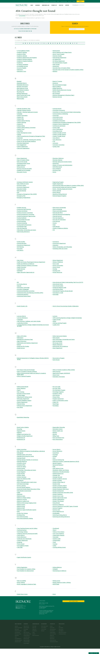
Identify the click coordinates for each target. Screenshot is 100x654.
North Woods (56, 359)
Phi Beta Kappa (21, 395)
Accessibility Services (22, 66)
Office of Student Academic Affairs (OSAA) (64, 369)
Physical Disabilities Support (24, 400)
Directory (70, 1)
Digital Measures (21, 165)
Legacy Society (56, 319)
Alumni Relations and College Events (62, 52)
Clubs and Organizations (23, 148)
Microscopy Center (57, 343)
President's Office (57, 393)
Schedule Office (21, 464)
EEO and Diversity (21, 190)
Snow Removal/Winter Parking (25, 518)
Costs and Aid (34, 629)
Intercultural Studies (58, 285)
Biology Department (22, 93)
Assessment (56, 66)
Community (56, 115)
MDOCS (19, 344)
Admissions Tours (21, 71)
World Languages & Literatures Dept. (26, 584)
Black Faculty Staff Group (23, 95)
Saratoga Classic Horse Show (24, 454)
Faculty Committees (22, 211)
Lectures (55, 316)
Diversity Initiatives (57, 160)
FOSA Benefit (56, 226)
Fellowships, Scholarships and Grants (26, 230)
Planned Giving (21, 404)
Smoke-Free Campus (22, 513)
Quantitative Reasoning (23, 417)
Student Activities (57, 480)
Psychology (56, 404)
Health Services (21, 269)
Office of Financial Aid (35, 635)
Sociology (55, 454)
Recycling (19, 429)
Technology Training (22, 531)
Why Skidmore (34, 630)
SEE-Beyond (20, 480)
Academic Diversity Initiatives (24, 59)
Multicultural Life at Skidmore (60, 346)
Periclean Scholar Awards (23, 393)
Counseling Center (57, 131)
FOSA (54, 224)
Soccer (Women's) (57, 451)
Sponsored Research (58, 464)
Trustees (55, 544)
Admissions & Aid (45, 5)
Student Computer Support (60, 485)
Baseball (19, 81)
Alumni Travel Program (58, 54)
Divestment (56, 163)
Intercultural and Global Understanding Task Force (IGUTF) (68, 282)
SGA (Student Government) (24, 490)
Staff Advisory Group (58, 468)
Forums (55, 223)
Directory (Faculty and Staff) (24, 168)
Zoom (54, 594)
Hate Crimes (20, 260)
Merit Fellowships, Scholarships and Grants (64, 339)
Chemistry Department (23, 143)
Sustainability (56, 513)
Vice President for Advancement (25, 570)
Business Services (57, 96)
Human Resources (57, 272)
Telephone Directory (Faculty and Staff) (27, 533)
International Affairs (58, 289)
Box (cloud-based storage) (59, 84)
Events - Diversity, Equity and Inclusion (62, 189)
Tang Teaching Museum (18, 640)
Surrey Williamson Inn (58, 511)
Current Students (53, 1)
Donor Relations (57, 168)
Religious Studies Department (24, 436)
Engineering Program (58, 182)
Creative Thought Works (59, 136)
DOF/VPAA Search (57, 166)
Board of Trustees (57, 81)
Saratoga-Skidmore (22, 461)
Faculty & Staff (46, 1)
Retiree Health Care (58, 430)
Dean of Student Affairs (23, 160)
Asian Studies (56, 64)
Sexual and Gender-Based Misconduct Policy (28, 489)
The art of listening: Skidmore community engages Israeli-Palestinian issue (46, 612)
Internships (55, 294)
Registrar (19, 432)
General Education (21, 243)
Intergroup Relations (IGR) (59, 287)
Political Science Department (24, 405)
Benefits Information (22, 86)
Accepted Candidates (22, 64)
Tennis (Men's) (21, 535)
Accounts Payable (21, 68)
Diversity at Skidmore (58, 158)
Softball (55, 456)
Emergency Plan (21, 195)
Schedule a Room (21, 463)
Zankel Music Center (22, 594)
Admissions (20, 69)
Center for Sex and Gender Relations (26, 141)
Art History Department (59, 61)
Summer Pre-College (26, 641)
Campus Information (22, 115)
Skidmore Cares (21, 496)
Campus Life (20, 117)
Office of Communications (62, 632)
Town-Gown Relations (58, 533)
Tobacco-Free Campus (58, 531)
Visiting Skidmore (57, 567)
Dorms (54, 172)
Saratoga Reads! (21, 458)
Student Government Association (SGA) (63, 492)
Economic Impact (21, 185)
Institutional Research (22, 294)
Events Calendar (57, 190)
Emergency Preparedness (23, 197)
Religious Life (52, 635)
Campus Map (20, 119)
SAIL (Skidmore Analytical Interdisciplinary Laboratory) (31, 451)
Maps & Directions (21, 341)
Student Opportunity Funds (60, 497)
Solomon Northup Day (58, 459)
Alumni (58, 1)
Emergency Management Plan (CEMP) (27, 194)
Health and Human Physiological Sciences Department (31, 262)
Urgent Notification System (24, 557)
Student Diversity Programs (60, 487)
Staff (54, 466)
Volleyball (55, 569)
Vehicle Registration (22, 567)
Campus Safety (21, 125)
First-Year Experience (58, 218)
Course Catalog (26, 629)
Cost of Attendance (58, 129)
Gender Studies (21, 241)
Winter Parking (21, 582)
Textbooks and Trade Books (24, 538)
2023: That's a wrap (43, 603)
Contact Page (56, 127)
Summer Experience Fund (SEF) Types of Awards (65, 506)
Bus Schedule (56, 93)
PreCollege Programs (58, 391)
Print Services (56, 395)
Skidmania (19, 494)
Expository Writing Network (60, 194)
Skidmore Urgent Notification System (26, 509)
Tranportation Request (58, 535)
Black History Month (22, 96)
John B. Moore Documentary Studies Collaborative (66, 306)
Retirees (55, 432)
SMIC (18, 511)
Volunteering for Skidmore (59, 570)
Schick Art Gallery (21, 466)
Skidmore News (21, 504)
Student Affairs (52, 627)
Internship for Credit (58, 292)
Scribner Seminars (21, 477)
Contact (74, 1)
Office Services (56, 371)
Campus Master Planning (23, 120)
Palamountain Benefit (22, 386)
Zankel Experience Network (54, 641)
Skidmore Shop (21, 506)
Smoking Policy (21, 515)
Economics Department (23, 187)
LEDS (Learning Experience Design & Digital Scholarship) (67, 317)
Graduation (55, 245)
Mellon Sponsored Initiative (60, 336)
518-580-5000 (20, 607)
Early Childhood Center (23, 183)
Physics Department (22, 402)
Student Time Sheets (58, 501)
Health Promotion (21, 267)
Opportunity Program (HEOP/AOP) (61, 373)
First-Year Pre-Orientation (59, 219)
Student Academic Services (60, 478)
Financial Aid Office (58, 212)
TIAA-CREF (20, 547)
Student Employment (58, 490)
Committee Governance (59, 110)
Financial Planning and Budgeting (61, 214)
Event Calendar (61, 627)
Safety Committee (21, 449)
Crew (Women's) (57, 139)
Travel (54, 542)
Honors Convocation (58, 265)
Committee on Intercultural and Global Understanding (67, 112)
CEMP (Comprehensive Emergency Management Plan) (31, 136)
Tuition (54, 545)
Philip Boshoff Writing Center (24, 397)
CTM (54, 141)
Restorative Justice (57, 429)
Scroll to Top (93, 653)
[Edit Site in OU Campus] (0, 0)
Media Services (21, 348)
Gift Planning (20, 246)
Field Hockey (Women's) (23, 231)
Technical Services (22, 530)
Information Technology (23, 287)
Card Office (20, 131)
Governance (56, 241)
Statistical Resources (58, 473)
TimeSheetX (56, 528)
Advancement (56, 50)
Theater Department (22, 540)
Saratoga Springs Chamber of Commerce (27, 459)
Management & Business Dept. (25, 339)
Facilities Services (21, 207)
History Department (58, 260)
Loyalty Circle (56, 324)
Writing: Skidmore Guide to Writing (62, 582)
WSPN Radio (56, 584)
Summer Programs (57, 508)
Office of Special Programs (24, 376)
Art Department (57, 59)
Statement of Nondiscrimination (61, 471)
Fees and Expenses (22, 228)
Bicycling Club (20, 91)
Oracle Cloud (56, 375)
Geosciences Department (23, 245)
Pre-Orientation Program (59, 390)
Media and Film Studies (23, 346)
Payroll (19, 390)
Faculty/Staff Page (22, 226)
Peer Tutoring (20, 391)
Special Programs (57, 463)
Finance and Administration (60, 211)
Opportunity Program (27, 640)
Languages (20, 319)
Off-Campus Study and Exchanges (26, 369)
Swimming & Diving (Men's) (60, 515)
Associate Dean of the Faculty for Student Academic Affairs (68, 69)
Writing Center (56, 580)
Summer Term (56, 509)
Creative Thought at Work (59, 132)
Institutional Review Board (24, 296)
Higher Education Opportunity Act (25, 272)
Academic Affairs (21, 54)
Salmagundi (20, 452)
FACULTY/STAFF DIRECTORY (24, 31)
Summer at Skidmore (58, 504)
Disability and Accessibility (23, 170)
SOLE (54, 458)
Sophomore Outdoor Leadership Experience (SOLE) (66, 461)
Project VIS (55, 402)
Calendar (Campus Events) (24, 110)
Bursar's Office (56, 91)
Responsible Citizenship (59, 427)
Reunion (55, 434)
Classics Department (22, 146)
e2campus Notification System (25, 182)
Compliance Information (59, 120)
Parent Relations (21, 388)
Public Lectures (61, 629)
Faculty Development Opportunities (26, 216)
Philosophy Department (23, 398)
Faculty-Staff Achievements (24, 224)
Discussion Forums (22, 172)
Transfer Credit (56, 538)
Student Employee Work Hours (61, 489)
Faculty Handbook (21, 218)
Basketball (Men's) (22, 83)
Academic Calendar (22, 55)
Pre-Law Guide (56, 386)
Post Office (20, 407)
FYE (54, 230)
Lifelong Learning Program (60, 323)
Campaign (19, 113)
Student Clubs (56, 483)
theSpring (19, 542)
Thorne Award (20, 544)
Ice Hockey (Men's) (22, 284)
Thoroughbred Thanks (23, 545)
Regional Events (21, 430)
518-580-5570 (23, 608)
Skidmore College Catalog (23, 497)
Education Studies (21, 189)
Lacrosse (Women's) (22, 317)
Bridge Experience (57, 88)
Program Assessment (58, 398)
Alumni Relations (43, 627)
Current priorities (43, 629)
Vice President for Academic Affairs (26, 569)
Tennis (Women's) (21, 537)
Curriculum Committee (58, 144)
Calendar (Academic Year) (23, 108)
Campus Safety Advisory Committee (26, 127)
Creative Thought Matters (59, 134)
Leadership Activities (22, 323)
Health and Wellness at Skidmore (25, 263)
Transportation (56, 540)
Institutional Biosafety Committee (25, 291)
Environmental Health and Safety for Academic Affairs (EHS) (68, 185)
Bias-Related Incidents (23, 90)
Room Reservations (58, 439)
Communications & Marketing (60, 113)
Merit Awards (56, 337)
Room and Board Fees (58, 437)
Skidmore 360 (17, 629)
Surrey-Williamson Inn (18, 638)
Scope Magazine (21, 471)
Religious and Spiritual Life (24, 434)
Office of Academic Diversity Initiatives (27, 371)
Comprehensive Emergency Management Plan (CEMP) (67, 122)
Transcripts (55, 537)
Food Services (56, 221)
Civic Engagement (21, 144)
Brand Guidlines (57, 86)
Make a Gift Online (21, 336)
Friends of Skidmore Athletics (60, 228)
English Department (58, 183)
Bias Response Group (22, 88)
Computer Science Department (61, 124)
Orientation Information (59, 376)
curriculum (55, 143)
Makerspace (20, 337)
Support (67, 5)
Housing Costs (56, 270)
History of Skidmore (58, 262)
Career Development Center (24, 132)
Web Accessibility (21, 580)
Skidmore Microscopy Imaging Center (26, 502)
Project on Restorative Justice (60, 400)
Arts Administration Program (60, 62)
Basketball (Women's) (22, 84)
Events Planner (56, 192)
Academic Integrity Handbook (24, 61)
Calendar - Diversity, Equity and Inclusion (27, 112)
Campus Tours (20, 129)
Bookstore (55, 83)
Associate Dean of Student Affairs (61, 68)
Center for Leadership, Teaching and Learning (29, 139)
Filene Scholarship (57, 209)
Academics (37, 5)
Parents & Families (63, 1)
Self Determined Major (23, 483)
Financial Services (57, 216)
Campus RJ (20, 124)
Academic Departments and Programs (27, 57)
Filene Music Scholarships (59, 207)
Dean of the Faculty (22, 161)
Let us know (22, 15)
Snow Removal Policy (22, 516)
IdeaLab (19, 285)
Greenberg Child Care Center (60, 248)
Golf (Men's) (20, 250)
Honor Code (56, 263)
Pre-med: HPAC (57, 388)
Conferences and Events (59, 125)
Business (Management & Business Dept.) (63, 95)
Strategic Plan (56, 475)
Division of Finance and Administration (62, 165)
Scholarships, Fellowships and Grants (26, 470)
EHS (18, 192)
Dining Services (21, 166)
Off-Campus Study (26, 638)
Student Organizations (58, 499)
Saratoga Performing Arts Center (25, 456)
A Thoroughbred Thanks (23, 50)
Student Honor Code (58, 496)
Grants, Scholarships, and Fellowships (62, 246)
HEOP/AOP (19, 270)
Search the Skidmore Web (23, 478)
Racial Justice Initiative (23, 427)
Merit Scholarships (57, 341)
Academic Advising (22, 52)
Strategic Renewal (57, 477)
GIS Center (20, 248)
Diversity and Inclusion (18, 630)
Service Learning (21, 485)
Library (54, 321)
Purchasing (55, 405)
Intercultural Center (58, 284)
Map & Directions (73, 601)
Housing (55, 269)
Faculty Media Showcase (23, 219)
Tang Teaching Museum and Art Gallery (27, 528)
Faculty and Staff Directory (24, 209)
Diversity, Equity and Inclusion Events (62, 161)
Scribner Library (21, 475)
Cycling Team (56, 146)
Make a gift (42, 630)
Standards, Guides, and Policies (61, 470)
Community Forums (58, 117)
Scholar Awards (21, 468)
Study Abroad (56, 502)
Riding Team (56, 436)
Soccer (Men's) (56, 449)
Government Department (59, 243)
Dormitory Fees (57, 170)
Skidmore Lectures (22, 499)
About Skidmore (18, 623)
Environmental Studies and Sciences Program (64, 187)
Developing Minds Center (23, 163)
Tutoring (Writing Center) (59, 547)
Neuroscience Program (58, 358)
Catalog (19, 134)
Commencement (57, 108)
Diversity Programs (52, 632)
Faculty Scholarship (22, 223)
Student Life (54, 5)
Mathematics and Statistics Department (27, 343)
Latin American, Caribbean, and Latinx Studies (29, 321)
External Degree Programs (59, 195)
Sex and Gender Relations (23, 487)
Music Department (57, 348)
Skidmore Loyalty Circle (23, 501)
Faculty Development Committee (25, 214)
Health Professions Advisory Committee (27, 265)
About (32, 5)
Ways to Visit (34, 627)
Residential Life (21, 437)
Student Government (53, 640)
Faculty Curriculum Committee (25, 212)
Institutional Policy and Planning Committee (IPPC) (30, 292)
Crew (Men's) (56, 137)
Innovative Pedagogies (23, 289)
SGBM (18, 492)
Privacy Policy (56, 397)
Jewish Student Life (22, 306)
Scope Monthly (21, 473)
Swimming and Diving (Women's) (61, 516)
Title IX (54, 530)
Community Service (58, 119)
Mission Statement (57, 344)
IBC (18, 282)
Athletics (61, 5)
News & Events (61, 623)
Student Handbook (57, 494)
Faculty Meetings (21, 221)
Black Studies (20, 98)
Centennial (20, 137)
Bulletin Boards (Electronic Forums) (62, 90)
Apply (80, 1)
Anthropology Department (59, 57)
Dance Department (22, 158)
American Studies (57, 55)
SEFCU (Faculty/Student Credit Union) (27, 482)
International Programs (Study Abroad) (63, 291)
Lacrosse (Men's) (21, 316)
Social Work (56, 452)
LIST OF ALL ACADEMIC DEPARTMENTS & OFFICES (24, 28)
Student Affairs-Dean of (59, 482)
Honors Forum (56, 267)
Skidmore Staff (21, 508)
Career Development (53, 629)
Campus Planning (21, 122)
